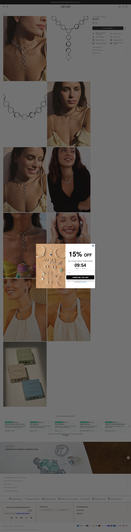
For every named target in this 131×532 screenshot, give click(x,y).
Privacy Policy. (83, 282)
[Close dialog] (93, 245)
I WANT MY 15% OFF (80, 277)
